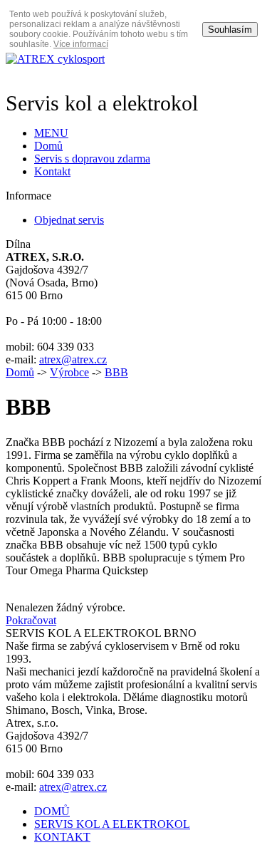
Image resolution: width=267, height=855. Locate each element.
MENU (51, 133)
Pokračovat (31, 620)
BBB (116, 372)
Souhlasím (230, 29)
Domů (20, 372)
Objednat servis (69, 220)
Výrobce (69, 372)
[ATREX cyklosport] (55, 59)
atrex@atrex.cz (73, 359)
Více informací (80, 44)
